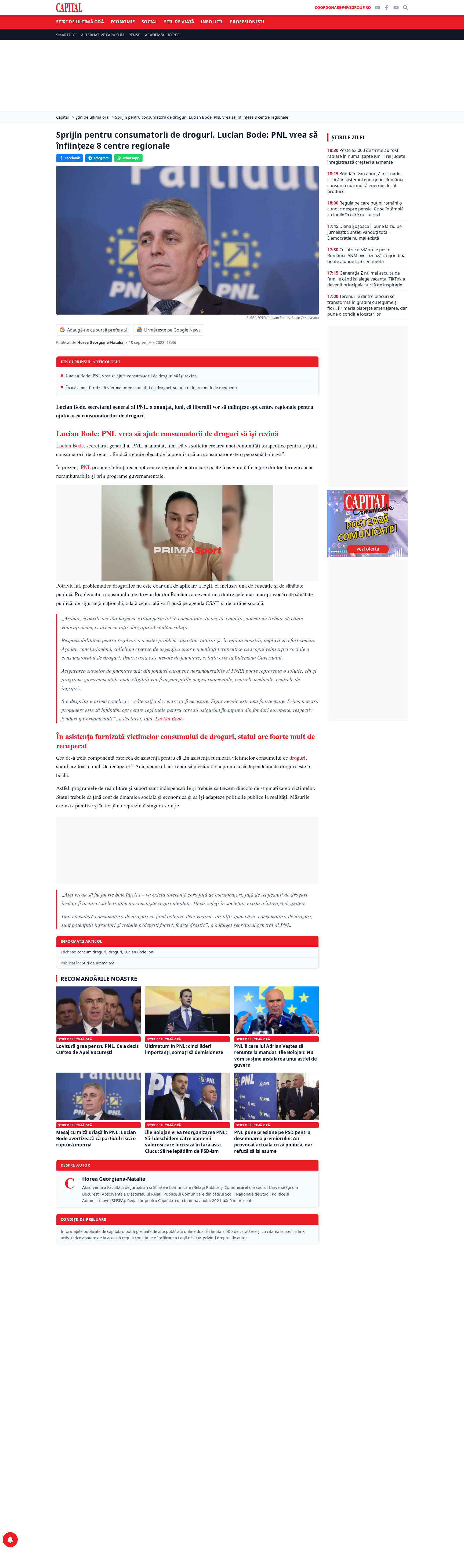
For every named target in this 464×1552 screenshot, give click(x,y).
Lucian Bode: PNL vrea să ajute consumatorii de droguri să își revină (131, 376)
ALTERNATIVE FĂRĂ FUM (102, 34)
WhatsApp (131, 158)
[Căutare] (405, 7)
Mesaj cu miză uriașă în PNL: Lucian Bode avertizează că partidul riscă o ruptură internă (96, 1138)
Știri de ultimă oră (80, 22)
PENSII (135, 34)
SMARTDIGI (66, 34)
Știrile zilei (348, 137)
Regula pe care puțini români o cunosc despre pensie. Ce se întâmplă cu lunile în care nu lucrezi (365, 209)
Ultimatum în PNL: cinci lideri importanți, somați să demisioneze (184, 1049)
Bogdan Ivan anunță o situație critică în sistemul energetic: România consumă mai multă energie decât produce (365, 182)
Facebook (72, 158)
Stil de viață (179, 22)
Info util (212, 22)
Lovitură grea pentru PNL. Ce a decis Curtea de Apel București (97, 1049)
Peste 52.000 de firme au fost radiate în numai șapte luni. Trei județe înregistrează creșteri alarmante (366, 156)
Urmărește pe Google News (172, 330)
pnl (151, 951)
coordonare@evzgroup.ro (343, 7)
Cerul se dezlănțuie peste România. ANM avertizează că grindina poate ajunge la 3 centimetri (366, 255)
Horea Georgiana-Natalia (100, 342)
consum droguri (91, 951)
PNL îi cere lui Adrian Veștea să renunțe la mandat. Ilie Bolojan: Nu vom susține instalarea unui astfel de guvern (275, 1055)
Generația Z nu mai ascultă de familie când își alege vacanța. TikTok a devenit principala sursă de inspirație (366, 279)
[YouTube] (396, 7)
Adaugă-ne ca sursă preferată (97, 330)
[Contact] (377, 7)
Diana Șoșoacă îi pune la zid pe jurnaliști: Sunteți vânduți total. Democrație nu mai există (364, 232)
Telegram (101, 158)
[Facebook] (386, 7)
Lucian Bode (70, 445)
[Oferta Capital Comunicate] (367, 523)
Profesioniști (247, 22)
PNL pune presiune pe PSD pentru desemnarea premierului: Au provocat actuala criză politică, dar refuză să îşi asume (273, 1141)
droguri (297, 757)
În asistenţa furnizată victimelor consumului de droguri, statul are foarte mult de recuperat (151, 387)
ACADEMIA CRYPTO (162, 34)
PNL (86, 467)
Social (150, 22)
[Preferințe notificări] (10, 1539)
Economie (123, 22)
